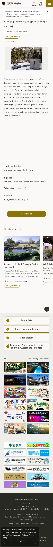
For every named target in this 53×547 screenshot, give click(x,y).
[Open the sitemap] (49, 3)
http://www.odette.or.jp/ (15, 199)
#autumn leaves (10, 41)
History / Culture (12, 36)
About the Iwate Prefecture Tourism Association (26, 523)
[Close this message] (47, 11)
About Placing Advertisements (38, 358)
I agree (20, 542)
